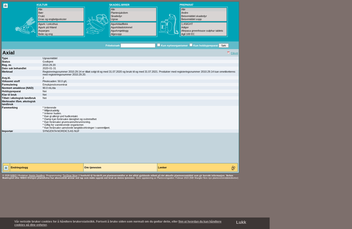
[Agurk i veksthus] (61, 24)
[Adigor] (204, 27)
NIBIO (13, 175)
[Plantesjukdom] (133, 13)
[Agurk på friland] (61, 27)
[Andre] (204, 13)
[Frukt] (61, 16)
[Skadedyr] (133, 16)
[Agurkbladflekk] (133, 24)
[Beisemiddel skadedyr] (204, 16)
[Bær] (61, 13)
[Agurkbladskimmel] (133, 27)
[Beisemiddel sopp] (204, 19)
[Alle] (61, 9)
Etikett (234, 53)
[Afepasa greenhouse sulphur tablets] (204, 31)
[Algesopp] (133, 34)
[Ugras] (133, 19)
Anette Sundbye (37, 175)
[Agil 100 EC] (204, 34)
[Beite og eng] (61, 34)
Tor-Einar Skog (70, 175)
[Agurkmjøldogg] (133, 31)
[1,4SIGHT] (204, 24)
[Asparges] (61, 31)
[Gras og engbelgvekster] (61, 19)
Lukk (241, 222)
